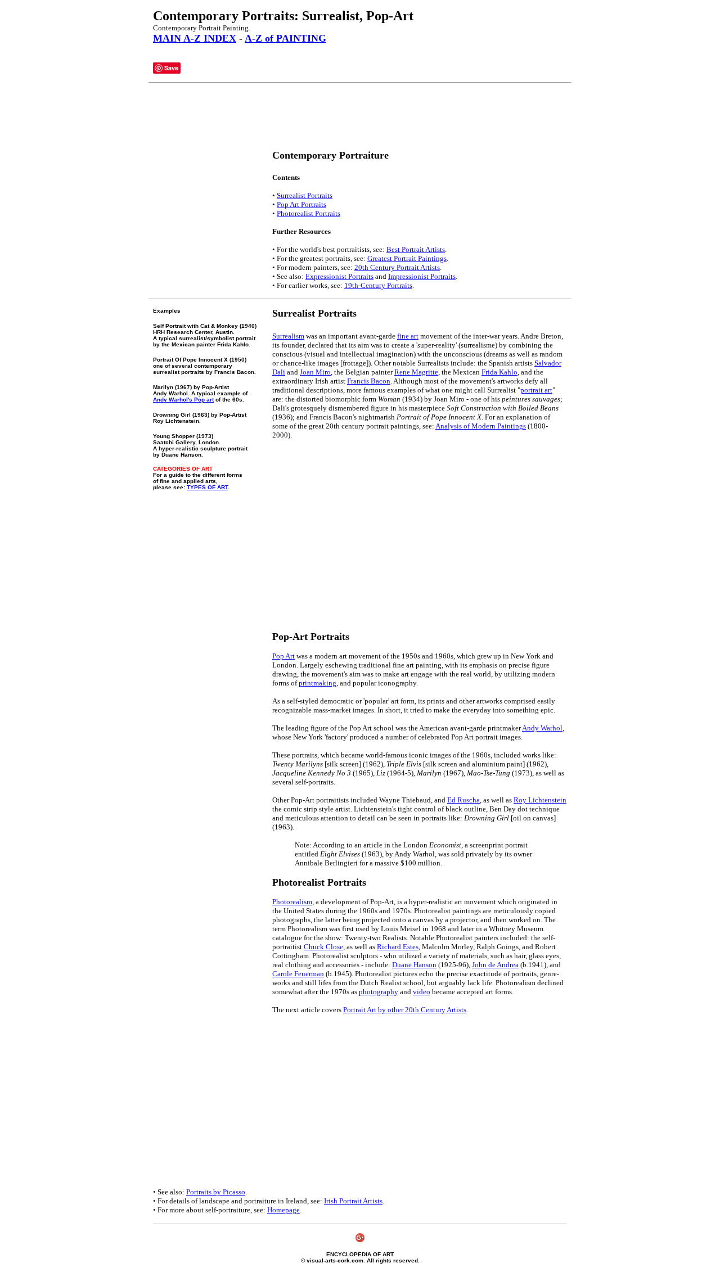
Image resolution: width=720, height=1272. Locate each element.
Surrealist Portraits (304, 195)
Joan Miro (315, 372)
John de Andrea (495, 964)
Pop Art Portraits (301, 204)
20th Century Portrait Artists (397, 267)
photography (378, 991)
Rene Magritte (416, 372)
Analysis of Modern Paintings (480, 426)
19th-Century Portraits (378, 285)
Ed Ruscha (463, 800)
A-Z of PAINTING (285, 38)
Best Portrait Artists (415, 249)
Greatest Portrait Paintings (407, 258)
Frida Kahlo (500, 372)
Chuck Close (323, 946)
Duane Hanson (414, 964)
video (421, 991)
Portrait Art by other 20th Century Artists (404, 1009)
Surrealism (288, 336)
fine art (407, 336)
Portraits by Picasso (215, 1192)
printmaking (317, 683)
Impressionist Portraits (422, 276)
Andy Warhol (542, 728)
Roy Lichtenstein (540, 800)
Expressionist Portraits (339, 276)
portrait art (536, 390)
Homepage (283, 1210)
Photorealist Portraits (308, 213)
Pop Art (283, 656)
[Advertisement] (357, 116)
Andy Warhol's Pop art (183, 399)
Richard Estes (397, 946)
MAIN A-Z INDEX (194, 38)
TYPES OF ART (207, 487)
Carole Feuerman (298, 973)
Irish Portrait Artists (353, 1201)
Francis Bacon (368, 381)
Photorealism (292, 901)
